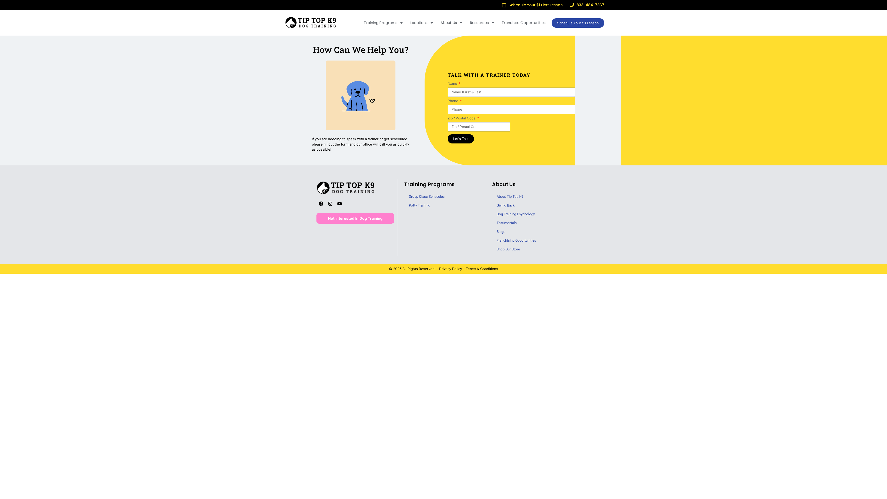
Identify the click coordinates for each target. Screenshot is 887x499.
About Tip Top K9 (510, 197)
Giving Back (506, 205)
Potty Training (419, 205)
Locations (419, 22)
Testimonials (507, 223)
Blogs (501, 232)
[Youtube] (339, 203)
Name (453, 84)
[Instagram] (330, 203)
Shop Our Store (508, 249)
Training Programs (380, 22)
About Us (448, 22)
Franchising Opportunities (516, 240)
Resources (479, 22)
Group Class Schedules (427, 197)
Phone (453, 101)
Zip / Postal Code (462, 118)
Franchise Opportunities (524, 22)
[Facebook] (321, 203)
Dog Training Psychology (516, 214)
